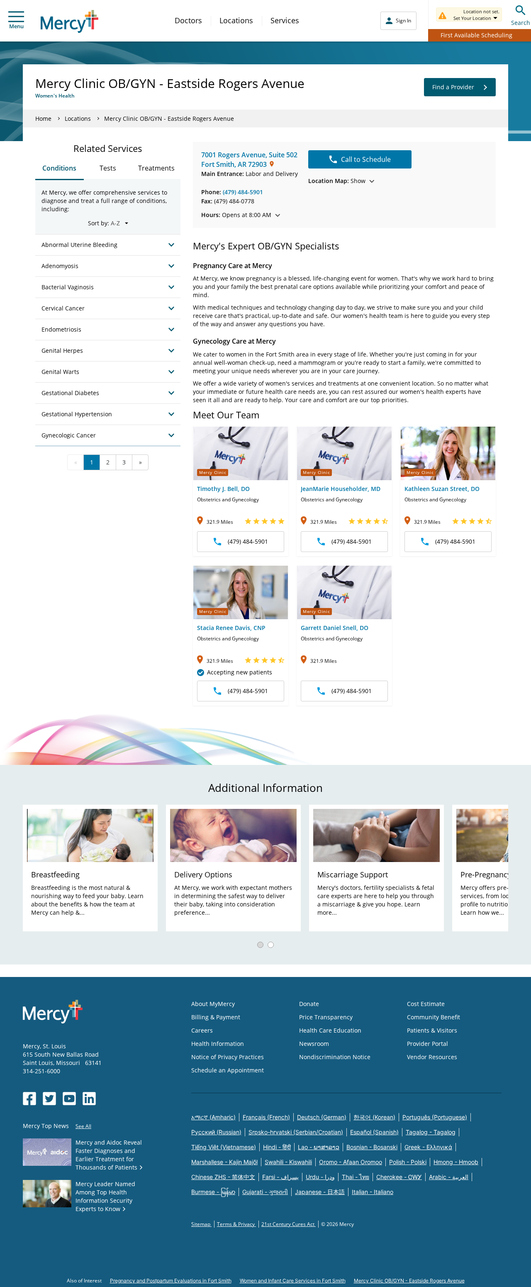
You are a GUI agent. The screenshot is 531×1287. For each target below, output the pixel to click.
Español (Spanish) (374, 1132)
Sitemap (201, 1224)
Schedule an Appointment (227, 1070)
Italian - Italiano (372, 1191)
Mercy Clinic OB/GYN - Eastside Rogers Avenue (409, 1280)
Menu (16, 26)
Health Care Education (330, 1030)
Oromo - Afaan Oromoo (350, 1161)
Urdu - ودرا (320, 1176)
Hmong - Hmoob (456, 1161)
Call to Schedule (366, 159)
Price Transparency (326, 1017)
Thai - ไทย (355, 1176)
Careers (202, 1030)
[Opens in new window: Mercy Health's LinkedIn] (89, 1098)
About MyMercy (213, 1004)
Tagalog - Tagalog (430, 1132)
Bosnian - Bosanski (371, 1146)
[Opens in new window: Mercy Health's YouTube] (69, 1098)
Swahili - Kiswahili (288, 1161)
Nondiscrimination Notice (334, 1057)
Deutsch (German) (321, 1117)
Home (43, 118)
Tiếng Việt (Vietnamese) (223, 1146)
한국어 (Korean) (374, 1117)
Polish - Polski (407, 1161)
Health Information (217, 1044)
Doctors (188, 20)
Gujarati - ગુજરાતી (265, 1191)
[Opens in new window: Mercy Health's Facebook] (29, 1098)
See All (83, 1126)
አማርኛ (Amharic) (213, 1117)
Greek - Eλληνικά (428, 1146)
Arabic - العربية (448, 1176)
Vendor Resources (432, 1057)
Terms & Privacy (236, 1224)
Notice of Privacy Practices (227, 1057)
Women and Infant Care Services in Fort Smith (293, 1280)
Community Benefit (433, 1017)
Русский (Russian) (216, 1132)
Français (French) (266, 1117)
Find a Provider (453, 87)
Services (284, 20)
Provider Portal (427, 1044)
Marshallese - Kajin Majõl (224, 1161)
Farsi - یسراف (280, 1176)
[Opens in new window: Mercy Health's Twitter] (49, 1098)
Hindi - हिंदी (277, 1146)
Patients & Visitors (432, 1030)
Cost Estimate (426, 1004)
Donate (309, 1004)
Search (520, 23)
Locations (236, 20)
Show (336, 181)
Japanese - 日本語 (320, 1191)
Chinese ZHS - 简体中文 (223, 1176)
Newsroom (314, 1044)
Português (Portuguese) (434, 1117)
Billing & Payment (215, 1017)
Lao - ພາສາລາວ (318, 1146)
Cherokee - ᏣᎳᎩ (399, 1176)
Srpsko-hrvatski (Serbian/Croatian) (295, 1132)
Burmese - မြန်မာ (213, 1191)
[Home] (69, 21)
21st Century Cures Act (288, 1224)
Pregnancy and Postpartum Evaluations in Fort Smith (170, 1280)
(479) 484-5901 (243, 192)
